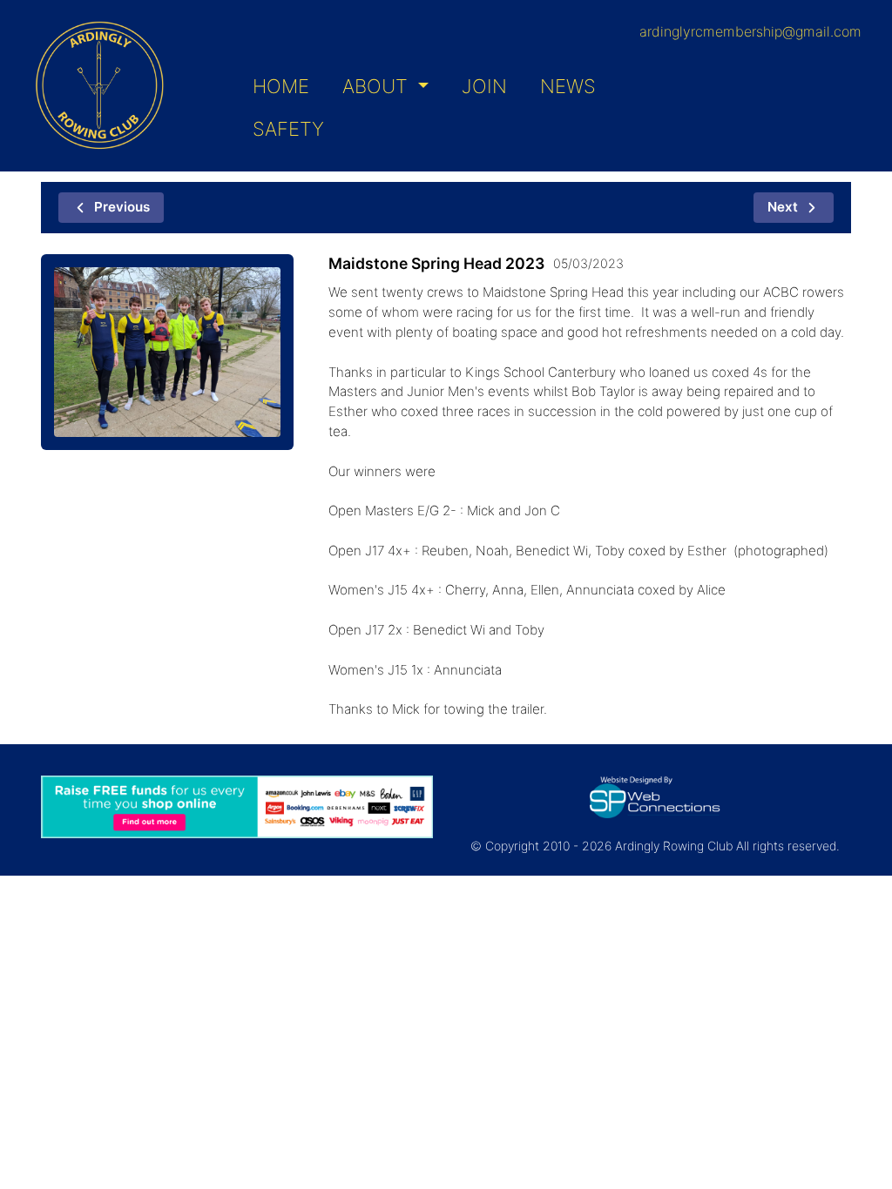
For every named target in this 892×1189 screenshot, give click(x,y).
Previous (122, 206)
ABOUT (377, 86)
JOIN (484, 86)
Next (782, 206)
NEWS (568, 86)
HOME (281, 86)
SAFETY (288, 129)
